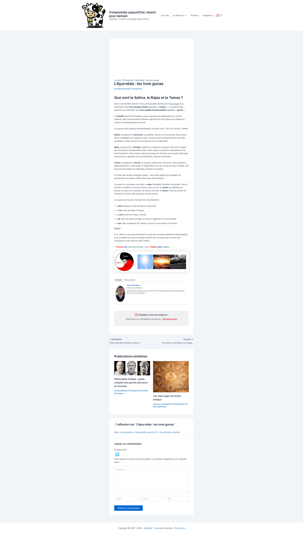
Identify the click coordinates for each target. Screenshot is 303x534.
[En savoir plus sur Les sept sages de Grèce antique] (171, 376)
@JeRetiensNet (170, 319)
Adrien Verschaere (133, 285)
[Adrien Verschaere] (120, 293)
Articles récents (129, 280)
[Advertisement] (151, 61)
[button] (186, 15)
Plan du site (179, 528)
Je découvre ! (179, 15)
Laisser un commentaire (163, 404)
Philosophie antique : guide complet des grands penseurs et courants (131, 383)
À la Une (165, 15)
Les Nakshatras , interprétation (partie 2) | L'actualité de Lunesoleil (150, 432)
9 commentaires (120, 391)
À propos (118, 280)
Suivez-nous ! (218, 15)
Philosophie (133, 391)
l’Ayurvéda (173, 104)
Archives (194, 15)
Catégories (207, 15)
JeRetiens (148, 528)
